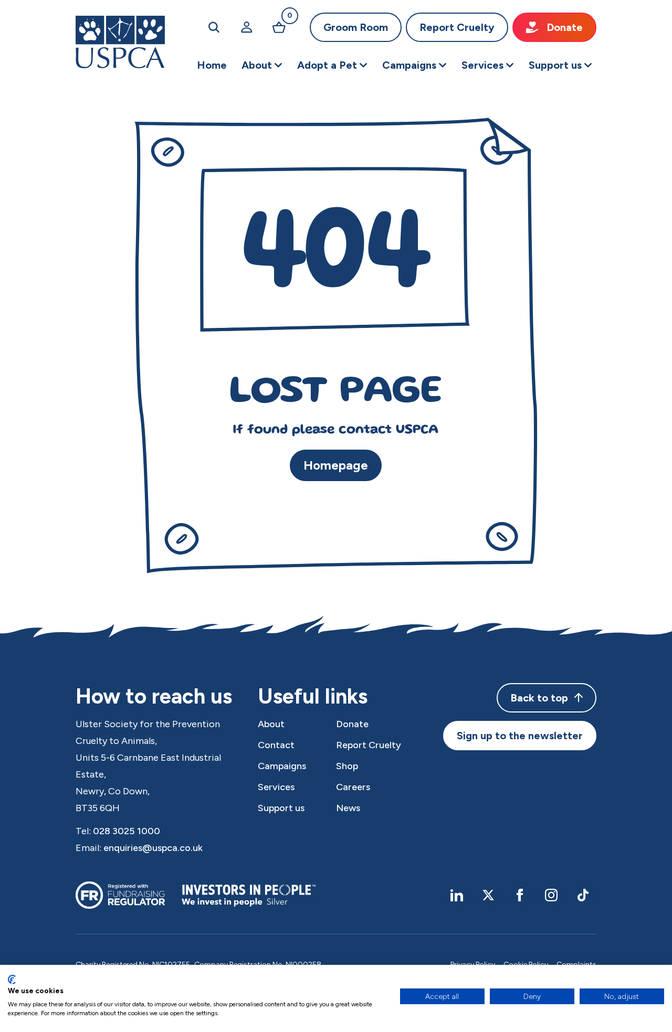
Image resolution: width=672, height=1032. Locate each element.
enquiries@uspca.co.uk (153, 848)
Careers (353, 787)
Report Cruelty (457, 27)
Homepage (335, 465)
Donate (565, 27)
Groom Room (355, 27)
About (271, 724)
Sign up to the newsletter (520, 735)
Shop (347, 766)
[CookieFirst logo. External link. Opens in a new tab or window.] (12, 979)
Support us (281, 808)
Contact (276, 745)
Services (276, 787)
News (348, 808)
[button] (262, 65)
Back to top (539, 697)
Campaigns (282, 766)
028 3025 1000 (126, 831)
